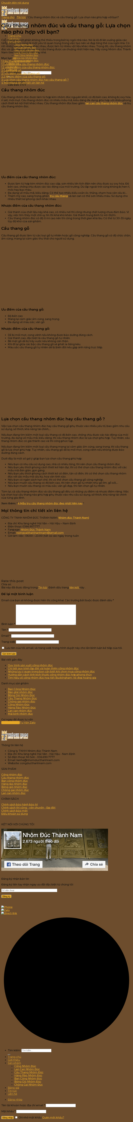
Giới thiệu (14, 1060)
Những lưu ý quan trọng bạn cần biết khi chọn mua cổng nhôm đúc (51, 671)
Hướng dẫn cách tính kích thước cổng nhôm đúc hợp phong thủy (50, 674)
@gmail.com (55, 532)
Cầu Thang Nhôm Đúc (22, 698)
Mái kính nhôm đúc (20, 713)
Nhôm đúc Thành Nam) (73, 517)
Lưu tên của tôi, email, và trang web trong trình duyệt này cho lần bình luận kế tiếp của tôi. (63, 648)
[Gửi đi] (9, 1054)
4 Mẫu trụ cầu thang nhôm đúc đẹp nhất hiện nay (50, 503)
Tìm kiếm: (14, 1050)
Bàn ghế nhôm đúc (20, 692)
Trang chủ (14, 35)
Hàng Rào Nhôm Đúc (22, 707)
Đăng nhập (8, 1117)
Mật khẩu (8, 1111)
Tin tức (21, 17)
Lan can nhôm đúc (20, 710)
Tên (4, 629)
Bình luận (8, 624)
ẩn (14, 58)
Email (6, 635)
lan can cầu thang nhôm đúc (104, 103)
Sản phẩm (14, 1063)
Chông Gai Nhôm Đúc (28, 1084)
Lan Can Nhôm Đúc (27, 1069)
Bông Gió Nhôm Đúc (25, 58)
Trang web (8, 641)
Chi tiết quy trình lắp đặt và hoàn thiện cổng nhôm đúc (43, 668)
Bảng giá (13, 1087)
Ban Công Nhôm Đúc (26, 55)
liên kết (74, 587)
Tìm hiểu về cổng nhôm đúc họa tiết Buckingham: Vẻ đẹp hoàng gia (52, 677)
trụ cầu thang (59, 196)
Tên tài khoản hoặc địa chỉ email (23, 1105)
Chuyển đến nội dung (15, 2)
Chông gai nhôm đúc (21, 701)
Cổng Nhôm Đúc (19, 704)
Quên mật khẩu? (53, 1117)
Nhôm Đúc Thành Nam (36, 529)
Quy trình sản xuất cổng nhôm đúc (30, 665)
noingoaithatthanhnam (31, 532)
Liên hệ (12, 1093)
